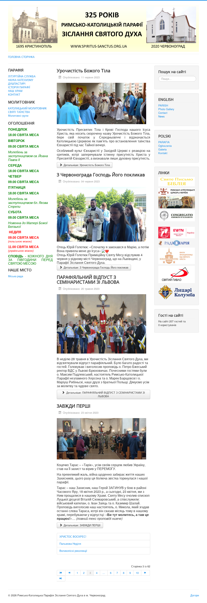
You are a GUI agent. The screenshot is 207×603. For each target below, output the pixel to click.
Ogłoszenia (165, 146)
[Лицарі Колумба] (176, 292)
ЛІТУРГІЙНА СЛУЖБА (22, 76)
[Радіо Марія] (176, 242)
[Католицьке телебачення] (176, 232)
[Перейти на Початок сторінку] (61, 573)
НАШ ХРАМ (15, 91)
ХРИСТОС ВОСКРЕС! (72, 536)
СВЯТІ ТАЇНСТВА (19, 112)
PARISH (163, 105)
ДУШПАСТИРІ (16, 83)
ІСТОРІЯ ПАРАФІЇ (19, 87)
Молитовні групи (18, 115)
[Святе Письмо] (176, 181)
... (103, 573)
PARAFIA (164, 142)
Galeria (162, 149)
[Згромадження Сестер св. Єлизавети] (176, 215)
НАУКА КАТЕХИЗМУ (20, 80)
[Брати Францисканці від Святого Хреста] (176, 255)
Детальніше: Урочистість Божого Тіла (86, 165)
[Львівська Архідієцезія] (176, 202)
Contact (162, 113)
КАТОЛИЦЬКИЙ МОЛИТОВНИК (27, 108)
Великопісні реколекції (73, 551)
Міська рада (15, 276)
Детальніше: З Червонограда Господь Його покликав (95, 267)
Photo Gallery (166, 109)
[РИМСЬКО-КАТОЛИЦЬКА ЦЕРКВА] (176, 191)
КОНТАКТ (14, 94)
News (161, 116)
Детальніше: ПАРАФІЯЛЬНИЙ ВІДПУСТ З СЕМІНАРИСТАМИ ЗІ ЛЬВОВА (105, 394)
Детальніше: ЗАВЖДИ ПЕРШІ (81, 525)
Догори (194, 595)
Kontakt (162, 153)
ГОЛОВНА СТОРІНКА (21, 57)
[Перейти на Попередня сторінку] (69, 573)
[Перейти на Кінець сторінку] (61, 578)
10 (137, 573)
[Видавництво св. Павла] (176, 274)
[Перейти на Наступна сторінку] (145, 573)
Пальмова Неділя (70, 543)
